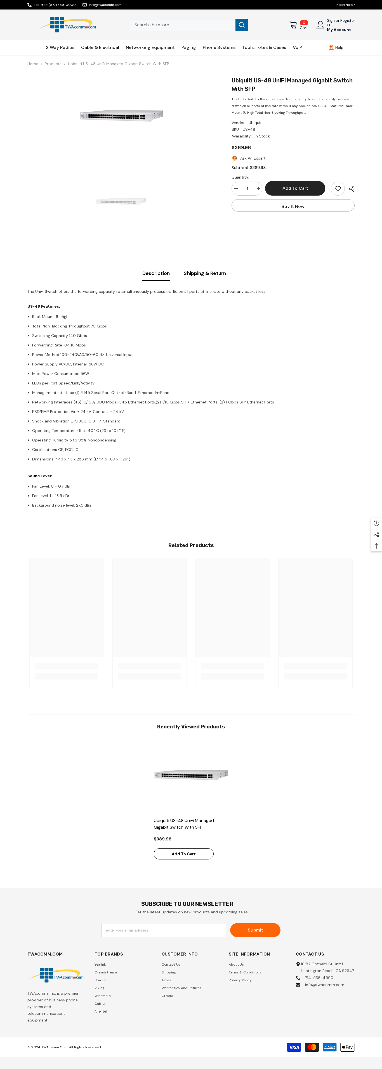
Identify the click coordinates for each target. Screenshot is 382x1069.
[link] (336, 47)
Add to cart (297, 188)
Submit (255, 930)
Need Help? (345, 5)
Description (156, 273)
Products (53, 63)
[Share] (350, 189)
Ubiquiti (256, 122)
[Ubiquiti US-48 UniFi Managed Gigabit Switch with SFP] (191, 777)
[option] (121, 118)
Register (347, 20)
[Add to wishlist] (338, 189)
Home (32, 63)
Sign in (331, 22)
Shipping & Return (205, 273)
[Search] (188, 25)
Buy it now (293, 206)
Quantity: (240, 177)
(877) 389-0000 (62, 5)
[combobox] (182, 25)
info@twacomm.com (105, 5)
